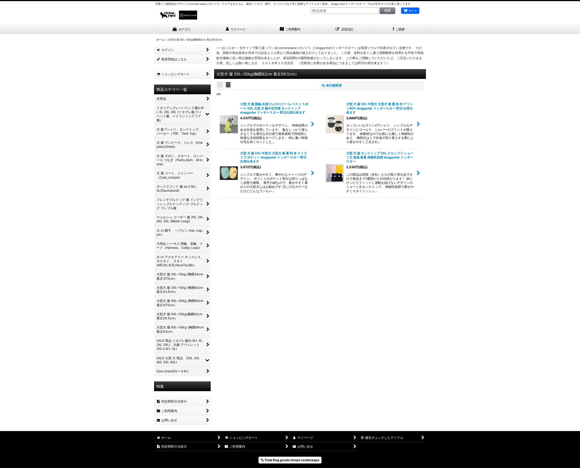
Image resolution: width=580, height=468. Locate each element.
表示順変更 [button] (334, 85)
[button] (399, 29)
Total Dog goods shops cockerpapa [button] (291, 460)
